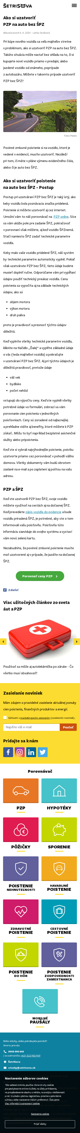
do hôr (21, 974)
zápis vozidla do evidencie (43, 512)
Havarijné (59, 887)
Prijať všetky (40, 1124)
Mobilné (40, 1020)
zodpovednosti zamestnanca (59, 975)
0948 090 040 (16, 1051)
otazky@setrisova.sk (21, 1067)
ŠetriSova (14, 1061)
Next (76, 641)
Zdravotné (21, 930)
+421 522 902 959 (30, 1055)
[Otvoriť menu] (74, 5)
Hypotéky (59, 807)
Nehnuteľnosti (21, 888)
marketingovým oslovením (35, 718)
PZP (21, 807)
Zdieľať (13, 590)
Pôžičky (21, 846)
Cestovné (59, 930)
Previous (3, 641)
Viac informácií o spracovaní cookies (22, 1103)
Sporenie (59, 846)
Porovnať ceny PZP (37, 576)
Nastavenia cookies (40, 1114)
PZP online (61, 217)
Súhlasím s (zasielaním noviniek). (41, 718)
